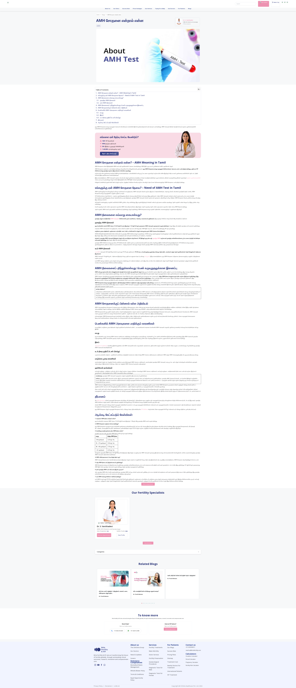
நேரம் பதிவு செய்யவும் (109, 154)
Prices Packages (137, 8)
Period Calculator (191, 659)
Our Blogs (170, 647)
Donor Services (154, 655)
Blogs (189, 8)
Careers (133, 658)
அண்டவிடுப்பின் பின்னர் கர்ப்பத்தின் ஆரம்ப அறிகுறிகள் (181, 575)
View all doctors (148, 543)
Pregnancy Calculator (192, 662)
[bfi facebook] (288, 4)
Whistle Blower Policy (138, 671)
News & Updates (136, 655)
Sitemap (170, 658)
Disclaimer (108, 686)
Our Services (148, 8)
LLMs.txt (116, 686)
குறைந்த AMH (156, 238)
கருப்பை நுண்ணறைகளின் (193, 178)
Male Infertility (154, 651)
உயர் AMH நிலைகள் (106, 103)
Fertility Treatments (155, 647)
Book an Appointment (148, 484)
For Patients (181, 8)
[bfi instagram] (283, 4)
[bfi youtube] (285, 4)
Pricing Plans (171, 655)
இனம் (102, 115)
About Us (107, 8)
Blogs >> (104, 14)
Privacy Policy (98, 686)
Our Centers (264, 2)
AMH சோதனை (101, 400)
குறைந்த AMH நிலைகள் (107, 100)
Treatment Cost (172, 662)
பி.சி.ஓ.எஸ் (147, 256)
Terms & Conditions (137, 674)
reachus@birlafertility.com (193, 650)
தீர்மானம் (101, 120)
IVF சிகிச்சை (144, 409)
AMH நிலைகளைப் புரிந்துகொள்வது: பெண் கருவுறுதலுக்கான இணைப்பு (120, 105)
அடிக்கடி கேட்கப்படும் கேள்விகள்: (108, 122)
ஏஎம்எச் (98, 25)
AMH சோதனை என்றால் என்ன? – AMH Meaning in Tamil (117, 93)
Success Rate (126, 8)
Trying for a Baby (160, 8)
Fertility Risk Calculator (192, 665)
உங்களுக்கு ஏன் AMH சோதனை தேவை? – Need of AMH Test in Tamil (121, 95)
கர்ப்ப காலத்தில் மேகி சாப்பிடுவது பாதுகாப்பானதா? (146, 591)
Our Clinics (116, 8)
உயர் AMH (97, 252)
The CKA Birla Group (137, 647)
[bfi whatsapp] (104, 665)
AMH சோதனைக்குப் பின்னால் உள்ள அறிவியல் (112, 108)
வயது (101, 113)
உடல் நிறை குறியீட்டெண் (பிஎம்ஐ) (110, 118)
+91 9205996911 (190, 647)
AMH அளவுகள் (115, 219)
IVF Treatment (172, 675)
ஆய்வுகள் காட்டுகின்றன (101, 346)
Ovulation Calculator (191, 656)
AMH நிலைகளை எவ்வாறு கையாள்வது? (110, 98)
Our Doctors (171, 8)
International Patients (174, 671)
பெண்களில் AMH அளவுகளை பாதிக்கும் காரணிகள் (114, 110)
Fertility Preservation (156, 658)
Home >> (99, 14)
